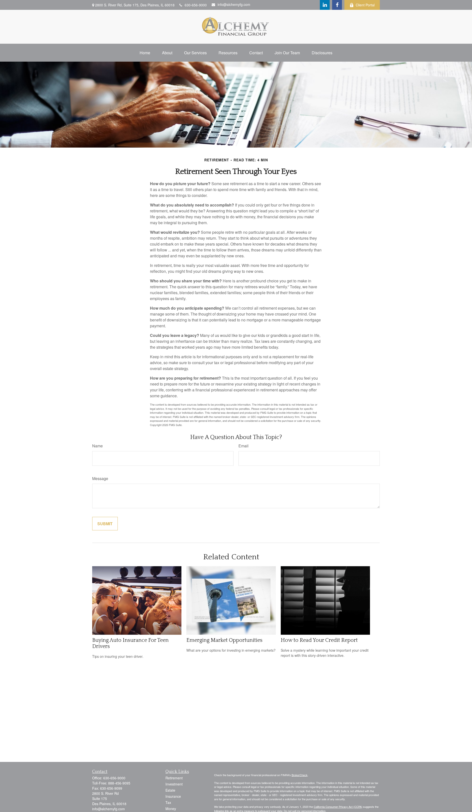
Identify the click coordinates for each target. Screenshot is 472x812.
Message (100, 478)
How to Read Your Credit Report (319, 640)
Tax (168, 802)
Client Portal (365, 4)
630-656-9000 (196, 4)
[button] (145, 52)
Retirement (174, 777)
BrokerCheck (300, 775)
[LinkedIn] (325, 5)
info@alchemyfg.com (234, 4)
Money (170, 808)
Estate (170, 790)
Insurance (173, 796)
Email (243, 446)
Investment (174, 784)
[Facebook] (337, 5)
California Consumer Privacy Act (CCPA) (338, 807)
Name (97, 446)
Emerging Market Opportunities (224, 640)
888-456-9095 (119, 783)
